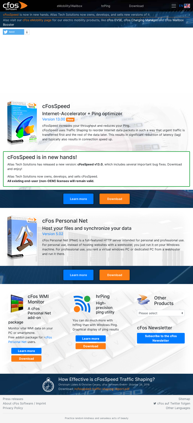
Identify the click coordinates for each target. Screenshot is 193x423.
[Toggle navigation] (173, 5)
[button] (13, 32)
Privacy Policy (13, 408)
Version (53, 119)
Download (136, 6)
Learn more (78, 199)
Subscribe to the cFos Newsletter (161, 338)
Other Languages (178, 408)
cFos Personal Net (65, 221)
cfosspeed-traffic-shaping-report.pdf (102, 389)
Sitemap (184, 399)
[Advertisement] (96, 65)
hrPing (105, 6)
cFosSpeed (11, 14)
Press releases (13, 399)
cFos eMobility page (37, 20)
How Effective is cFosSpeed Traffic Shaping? (106, 379)
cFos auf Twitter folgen (173, 403)
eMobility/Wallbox (69, 6)
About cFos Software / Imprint (24, 403)
